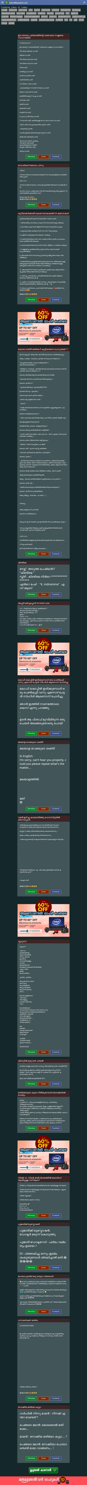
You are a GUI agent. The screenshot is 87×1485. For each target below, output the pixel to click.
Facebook (55, 156)
